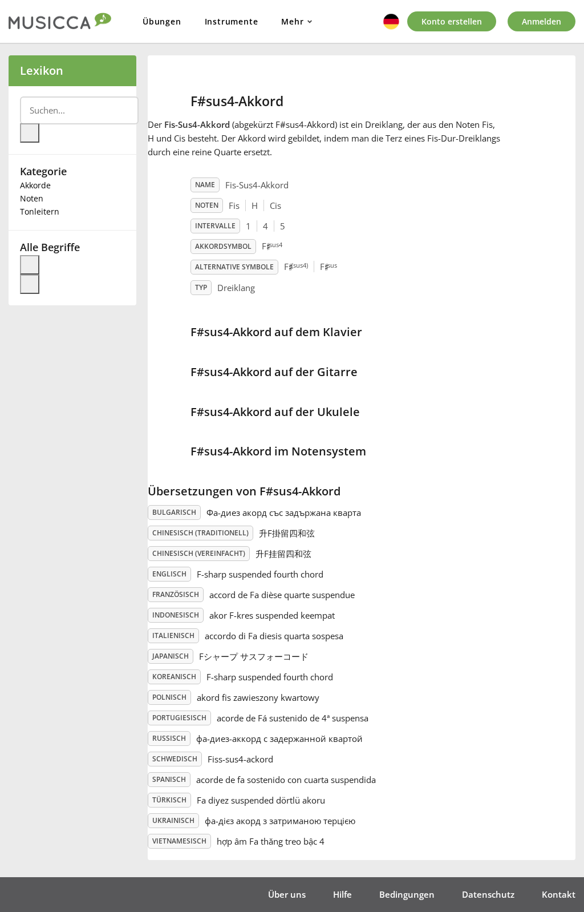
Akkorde (35, 185)
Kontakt (558, 894)
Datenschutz (488, 894)
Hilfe (342, 894)
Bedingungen (407, 894)
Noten (31, 198)
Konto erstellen (451, 21)
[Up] (29, 265)
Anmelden (541, 21)
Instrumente (231, 21)
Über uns (287, 894)
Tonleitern (39, 211)
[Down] (29, 284)
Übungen (162, 21)
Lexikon (41, 70)
